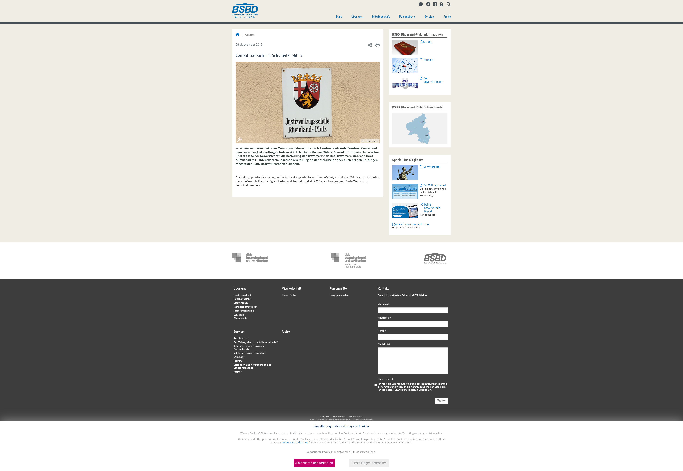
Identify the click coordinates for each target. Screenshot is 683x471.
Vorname (384, 304)
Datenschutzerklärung (294, 442)
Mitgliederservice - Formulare (249, 353)
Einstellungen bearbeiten (369, 463)
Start (339, 16)
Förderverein (240, 318)
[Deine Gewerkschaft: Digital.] (405, 210)
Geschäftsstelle (242, 299)
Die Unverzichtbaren (433, 80)
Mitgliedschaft (381, 16)
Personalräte (407, 16)
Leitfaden (239, 314)
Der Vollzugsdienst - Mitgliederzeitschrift (256, 342)
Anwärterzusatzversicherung (407, 224)
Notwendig (343, 452)
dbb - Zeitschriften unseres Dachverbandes (249, 348)
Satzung (427, 41)
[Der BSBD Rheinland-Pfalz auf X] (433, 4)
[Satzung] (405, 47)
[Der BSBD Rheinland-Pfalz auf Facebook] (426, 4)
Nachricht (384, 344)
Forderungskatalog (244, 310)
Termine (428, 60)
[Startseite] (237, 34)
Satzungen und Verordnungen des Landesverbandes (252, 366)
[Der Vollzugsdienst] (405, 191)
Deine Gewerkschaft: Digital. (432, 208)
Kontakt (324, 416)
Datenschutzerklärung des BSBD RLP (412, 383)
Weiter (441, 400)
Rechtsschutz (431, 167)
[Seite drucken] (377, 45)
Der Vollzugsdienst (434, 185)
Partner (238, 371)
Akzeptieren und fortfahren (314, 463)
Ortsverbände (241, 303)
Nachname (384, 317)
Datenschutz (385, 379)
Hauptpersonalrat (339, 295)
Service (429, 16)
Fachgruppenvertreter (245, 306)
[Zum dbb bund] (250, 260)
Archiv (447, 16)
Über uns (357, 16)
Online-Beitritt (289, 295)
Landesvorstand (242, 295)
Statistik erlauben (364, 452)
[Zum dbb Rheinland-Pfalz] (349, 260)
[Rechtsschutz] (405, 172)
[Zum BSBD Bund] (435, 260)
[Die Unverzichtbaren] (405, 84)
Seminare (239, 357)
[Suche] (447, 4)
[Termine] (405, 65)
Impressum (339, 416)
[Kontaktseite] (419, 4)
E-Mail (382, 331)
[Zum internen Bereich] (440, 4)
